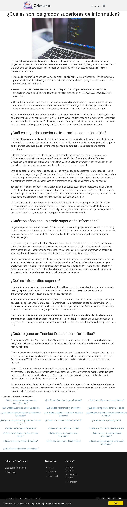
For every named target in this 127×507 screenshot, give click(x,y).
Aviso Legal (52, 476)
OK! (116, 503)
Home (50, 467)
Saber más (10, 472)
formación (72, 482)
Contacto (51, 472)
